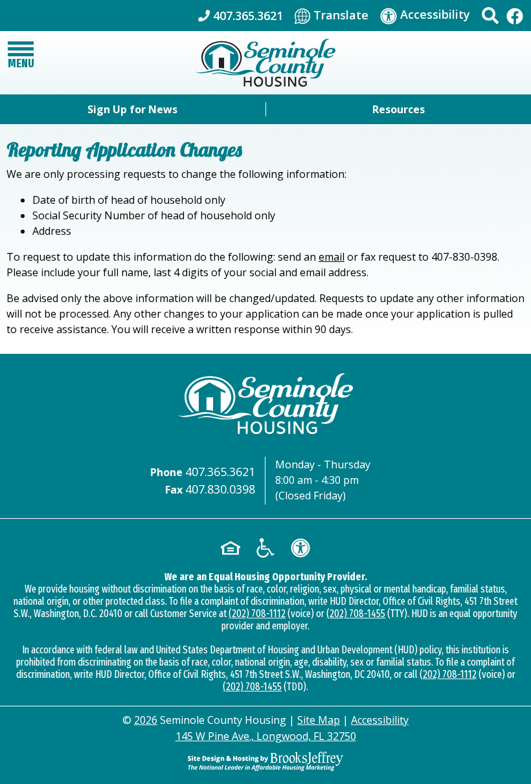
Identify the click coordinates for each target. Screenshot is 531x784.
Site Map (318, 720)
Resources (398, 109)
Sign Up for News (132, 109)
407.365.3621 (220, 471)
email (332, 257)
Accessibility (380, 720)
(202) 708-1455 (355, 613)
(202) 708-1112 (257, 613)
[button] (490, 15)
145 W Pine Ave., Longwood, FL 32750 (265, 736)
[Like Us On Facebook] (514, 15)
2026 (145, 720)
